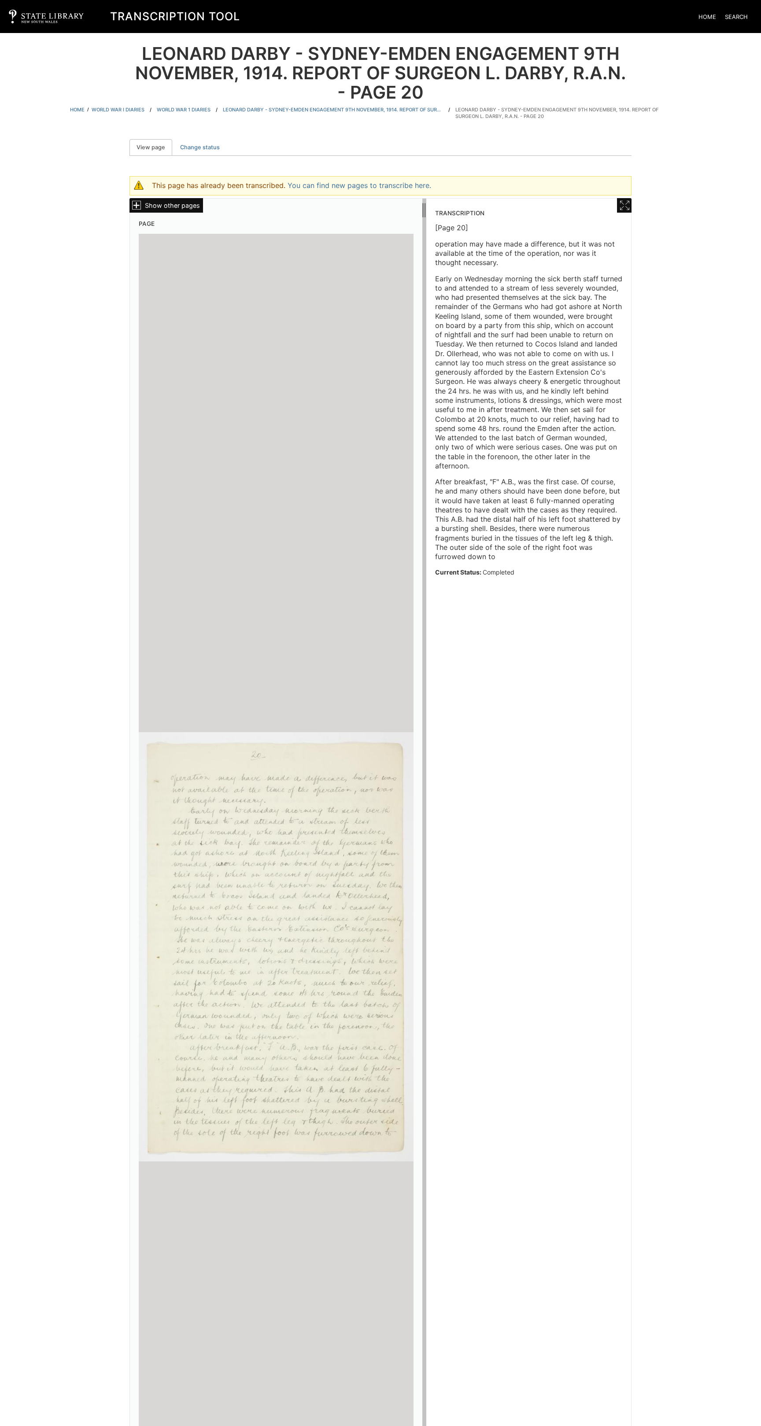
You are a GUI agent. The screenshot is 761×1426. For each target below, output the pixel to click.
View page (154, 147)
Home (707, 16)
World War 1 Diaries (184, 110)
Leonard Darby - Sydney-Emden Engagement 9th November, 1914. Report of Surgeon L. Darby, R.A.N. (333, 110)
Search (736, 16)
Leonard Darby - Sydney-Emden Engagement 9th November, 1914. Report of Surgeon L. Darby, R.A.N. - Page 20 (556, 113)
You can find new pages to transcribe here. (359, 185)
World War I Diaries (118, 110)
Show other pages (172, 205)
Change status (200, 147)
